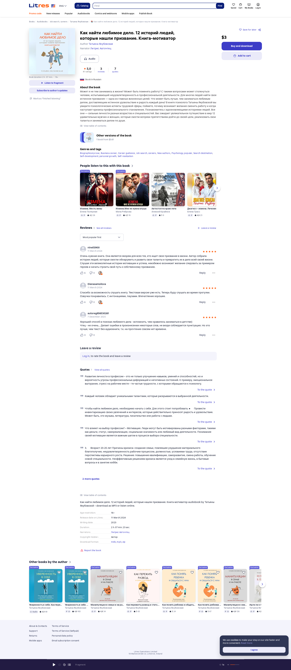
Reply (202, 272)
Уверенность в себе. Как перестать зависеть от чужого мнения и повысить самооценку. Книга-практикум (45, 604)
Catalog (84, 5)
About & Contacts (38, 626)
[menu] (63, 6)
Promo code (35, 13)
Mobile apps (128, 13)
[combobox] (154, 5)
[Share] (260, 29)
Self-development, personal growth (98, 156)
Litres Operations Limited (145, 652)
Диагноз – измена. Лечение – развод (204, 208)
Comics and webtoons (106, 13)
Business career (109, 153)
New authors (163, 153)
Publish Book (145, 13)
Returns (33, 635)
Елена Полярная (88, 211)
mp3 (119, 542)
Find (220, 5)
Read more (246, 643)
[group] (148, 249)
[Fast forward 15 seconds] (64, 665)
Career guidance (126, 153)
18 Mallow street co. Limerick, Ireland (145, 654)
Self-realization (125, 156)
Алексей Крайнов (161, 211)
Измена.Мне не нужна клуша (131, 208)
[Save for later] (110, 176)
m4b (113, 542)
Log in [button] (86, 356)
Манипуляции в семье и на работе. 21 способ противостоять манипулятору (107, 604)
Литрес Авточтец (120, 532)
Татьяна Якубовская (40, 607)
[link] (144, 247)
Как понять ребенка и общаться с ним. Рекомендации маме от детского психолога (179, 604)
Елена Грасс (193, 211)
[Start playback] (54, 664)
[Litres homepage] (42, 6)
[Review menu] (213, 272)
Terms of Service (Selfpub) (65, 631)
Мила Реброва (123, 211)
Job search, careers (146, 153)
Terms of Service (60, 626)
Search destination (202, 153)
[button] (87, 70)
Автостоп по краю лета (164, 208)
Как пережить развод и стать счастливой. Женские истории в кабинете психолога (143, 604)
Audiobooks (84, 13)
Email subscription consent (65, 640)
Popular (69, 13)
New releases (53, 13)
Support (33, 631)
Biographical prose (90, 153)
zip (123, 542)
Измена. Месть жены (91, 208)
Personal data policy (62, 635)
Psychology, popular (182, 153)
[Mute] (228, 664)
